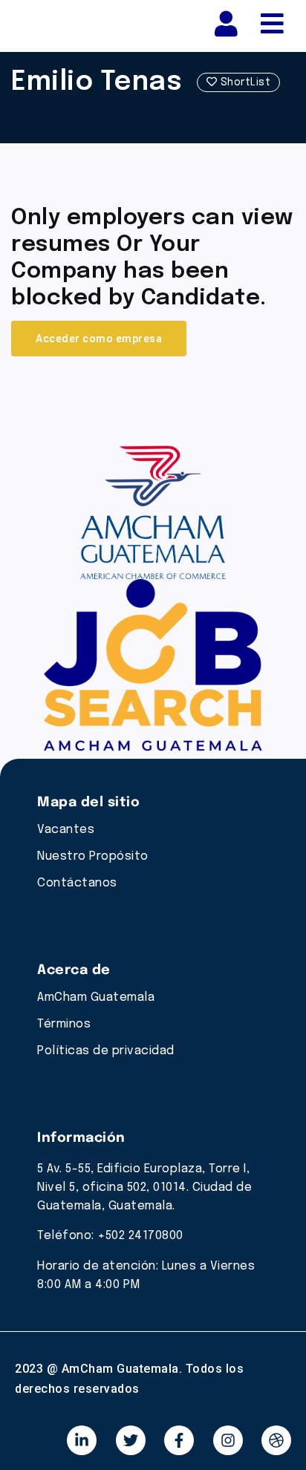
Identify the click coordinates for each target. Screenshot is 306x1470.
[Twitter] (131, 1440)
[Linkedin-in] (82, 1440)
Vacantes (65, 829)
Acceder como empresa (99, 338)
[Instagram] (228, 1440)
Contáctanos (77, 883)
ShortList (243, 82)
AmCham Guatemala (95, 997)
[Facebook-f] (179, 1440)
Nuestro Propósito (93, 856)
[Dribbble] (276, 1440)
